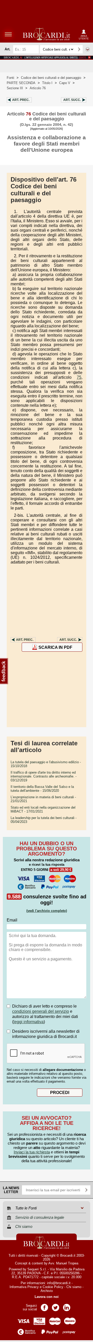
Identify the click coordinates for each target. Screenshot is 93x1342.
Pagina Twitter (55, 1306)
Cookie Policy (53, 1287)
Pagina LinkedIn (66, 1306)
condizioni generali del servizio (40, 1011)
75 (79, 377)
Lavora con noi (47, 1297)
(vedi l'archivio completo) (46, 911)
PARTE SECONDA (21, 83)
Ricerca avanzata (87, 49)
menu (8, 34)
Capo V (64, 83)
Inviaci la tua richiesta (32, 1152)
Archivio (47, 1291)
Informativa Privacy (24, 1287)
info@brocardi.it (59, 1283)
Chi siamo (73, 1287)
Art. (20, 100)
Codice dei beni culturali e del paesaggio (51, 78)
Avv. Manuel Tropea (63, 1263)
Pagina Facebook (44, 1306)
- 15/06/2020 (42, 789)
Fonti (10, 78)
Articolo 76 (38, 88)
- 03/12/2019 (43, 776)
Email (12, 920)
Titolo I (47, 83)
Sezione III (15, 88)
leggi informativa (28, 1022)
